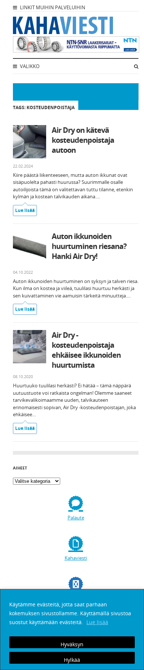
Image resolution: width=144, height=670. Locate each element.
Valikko (29, 66)
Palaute (76, 517)
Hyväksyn (72, 644)
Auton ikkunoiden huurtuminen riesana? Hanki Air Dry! (89, 246)
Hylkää (72, 659)
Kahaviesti (76, 558)
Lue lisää (97, 622)
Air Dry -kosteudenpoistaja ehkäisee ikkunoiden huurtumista (86, 350)
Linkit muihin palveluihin (52, 7)
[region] (72, 629)
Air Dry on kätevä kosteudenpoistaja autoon (83, 140)
